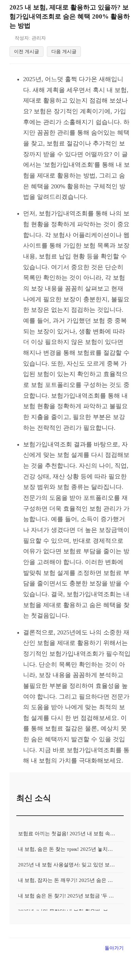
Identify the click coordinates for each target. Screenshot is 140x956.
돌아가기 (114, 948)
